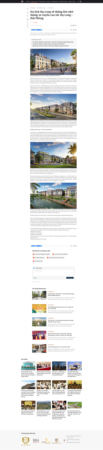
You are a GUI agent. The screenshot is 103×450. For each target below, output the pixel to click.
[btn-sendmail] (75, 29)
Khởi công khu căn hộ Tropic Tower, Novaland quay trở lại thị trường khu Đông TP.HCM (28, 374)
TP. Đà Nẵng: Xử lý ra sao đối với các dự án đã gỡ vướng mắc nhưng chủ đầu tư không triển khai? (44, 413)
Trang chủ (28, 1)
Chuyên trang (41, 1)
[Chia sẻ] (27, 12)
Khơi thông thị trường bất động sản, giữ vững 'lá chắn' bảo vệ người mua (28, 412)
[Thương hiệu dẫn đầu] (61, 441)
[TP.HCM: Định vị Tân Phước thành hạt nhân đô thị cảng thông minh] (44, 365)
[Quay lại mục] (27, 8)
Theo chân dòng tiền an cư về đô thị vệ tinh (59, 347)
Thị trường (32, 7)
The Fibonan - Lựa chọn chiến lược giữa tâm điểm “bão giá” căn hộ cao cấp (60, 321)
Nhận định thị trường (41, 7)
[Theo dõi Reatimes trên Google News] (73, 26)
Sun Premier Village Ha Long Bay (42, 254)
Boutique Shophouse (39, 257)
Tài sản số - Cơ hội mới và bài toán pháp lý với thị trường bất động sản (58, 373)
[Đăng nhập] (80, 1)
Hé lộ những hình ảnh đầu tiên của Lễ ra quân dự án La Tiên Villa (60, 307)
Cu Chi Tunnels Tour (70, 437)
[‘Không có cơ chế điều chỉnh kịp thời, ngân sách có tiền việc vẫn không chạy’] (44, 384)
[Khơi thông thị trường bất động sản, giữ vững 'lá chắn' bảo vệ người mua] (28, 405)
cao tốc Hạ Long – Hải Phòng (61, 254)
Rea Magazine (54, 1)
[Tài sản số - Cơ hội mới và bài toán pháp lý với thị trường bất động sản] (59, 365)
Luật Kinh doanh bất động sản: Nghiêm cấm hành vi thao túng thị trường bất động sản (74, 393)
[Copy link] (27, 15)
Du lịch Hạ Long (38, 261)
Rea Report (48, 1)
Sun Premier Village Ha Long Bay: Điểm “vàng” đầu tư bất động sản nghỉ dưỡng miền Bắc (53, 42)
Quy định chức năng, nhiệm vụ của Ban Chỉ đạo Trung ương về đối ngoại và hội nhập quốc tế (75, 374)
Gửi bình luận (70, 277)
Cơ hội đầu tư (50, 7)
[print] (27, 19)
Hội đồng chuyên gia (63, 1)
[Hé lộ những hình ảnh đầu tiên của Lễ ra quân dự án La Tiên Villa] (39, 308)
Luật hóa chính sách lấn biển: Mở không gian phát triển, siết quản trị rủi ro (58, 392)
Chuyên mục (33, 1)
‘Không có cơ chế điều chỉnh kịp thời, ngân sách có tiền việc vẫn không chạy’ (43, 393)
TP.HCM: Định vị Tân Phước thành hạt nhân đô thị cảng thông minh (44, 373)
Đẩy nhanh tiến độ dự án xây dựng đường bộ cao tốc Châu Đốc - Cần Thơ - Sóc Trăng (74, 413)
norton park (75, 439)
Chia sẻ (33, 29)
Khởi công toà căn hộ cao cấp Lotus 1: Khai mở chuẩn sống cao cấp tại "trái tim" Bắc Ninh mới (60, 334)
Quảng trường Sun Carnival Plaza (56, 257)
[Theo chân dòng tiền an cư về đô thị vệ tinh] (39, 348)
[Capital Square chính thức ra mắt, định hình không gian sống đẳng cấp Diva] (39, 295)
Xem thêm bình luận (36, 281)
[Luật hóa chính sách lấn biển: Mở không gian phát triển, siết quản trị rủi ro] (59, 384)
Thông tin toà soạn (71, 1)
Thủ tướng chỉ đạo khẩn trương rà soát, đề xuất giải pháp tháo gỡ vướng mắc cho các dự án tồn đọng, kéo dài (28, 394)
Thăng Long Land (73, 442)
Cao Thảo (35, 22)
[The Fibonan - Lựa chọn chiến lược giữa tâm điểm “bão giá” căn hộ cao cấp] (39, 321)
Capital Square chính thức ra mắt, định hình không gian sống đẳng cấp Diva (61, 294)
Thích (38, 29)
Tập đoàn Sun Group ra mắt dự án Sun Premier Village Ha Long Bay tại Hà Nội (50, 45)
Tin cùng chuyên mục (39, 288)
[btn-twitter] (73, 29)
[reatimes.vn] (22, 1)
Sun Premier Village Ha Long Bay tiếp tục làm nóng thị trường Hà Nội (48, 44)
